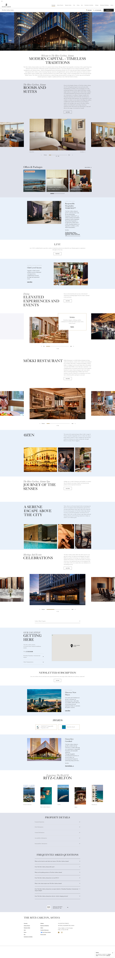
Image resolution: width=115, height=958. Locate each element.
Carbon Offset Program (40, 621)
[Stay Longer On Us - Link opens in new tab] (57, 181)
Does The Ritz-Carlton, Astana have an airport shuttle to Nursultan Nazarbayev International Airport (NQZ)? (56, 890)
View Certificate (68, 765)
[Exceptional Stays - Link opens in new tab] (34, 181)
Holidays (96, 5)
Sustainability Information (41, 843)
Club (74, 5)
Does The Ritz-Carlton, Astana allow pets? (44, 866)
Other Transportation (28, 662)
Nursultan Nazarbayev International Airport (31, 656)
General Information (39, 832)
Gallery (112, 5)
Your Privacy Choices (46, 932)
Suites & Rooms (60, 5)
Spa (82, 5)
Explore (72, 326)
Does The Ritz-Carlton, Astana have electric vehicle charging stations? (51, 896)
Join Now (57, 680)
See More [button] (67, 229)
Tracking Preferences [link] (44, 930)
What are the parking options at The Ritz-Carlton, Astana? (48, 872)
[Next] (91, 180)
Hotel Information (39, 827)
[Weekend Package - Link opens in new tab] (81, 181)
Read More (57, 253)
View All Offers (87, 167)
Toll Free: (65, 928)
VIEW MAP (90, 10)
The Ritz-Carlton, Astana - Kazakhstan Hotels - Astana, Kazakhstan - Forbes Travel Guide (72, 233)
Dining (78, 5)
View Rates (20, 148)
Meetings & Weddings (104, 5)
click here (108, 955)
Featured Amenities (39, 822)
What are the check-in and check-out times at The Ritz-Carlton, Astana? (52, 861)
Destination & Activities (89, 5)
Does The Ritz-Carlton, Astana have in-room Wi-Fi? (47, 878)
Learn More (68, 112)
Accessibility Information (41, 838)
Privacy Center (43, 934)
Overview (53, 5)
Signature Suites (68, 5)
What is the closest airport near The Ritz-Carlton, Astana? (48, 883)
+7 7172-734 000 (98, 10)
